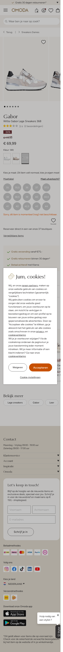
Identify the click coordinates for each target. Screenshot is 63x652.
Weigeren (18, 367)
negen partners (30, 285)
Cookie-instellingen (30, 377)
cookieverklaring (17, 334)
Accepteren (40, 367)
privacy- (40, 331)
